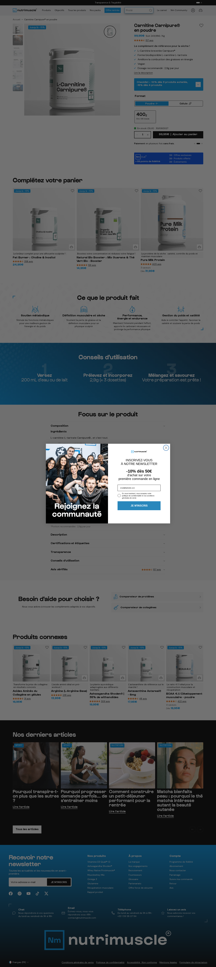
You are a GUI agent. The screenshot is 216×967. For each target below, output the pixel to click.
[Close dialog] (166, 448)
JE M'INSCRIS (139, 505)
